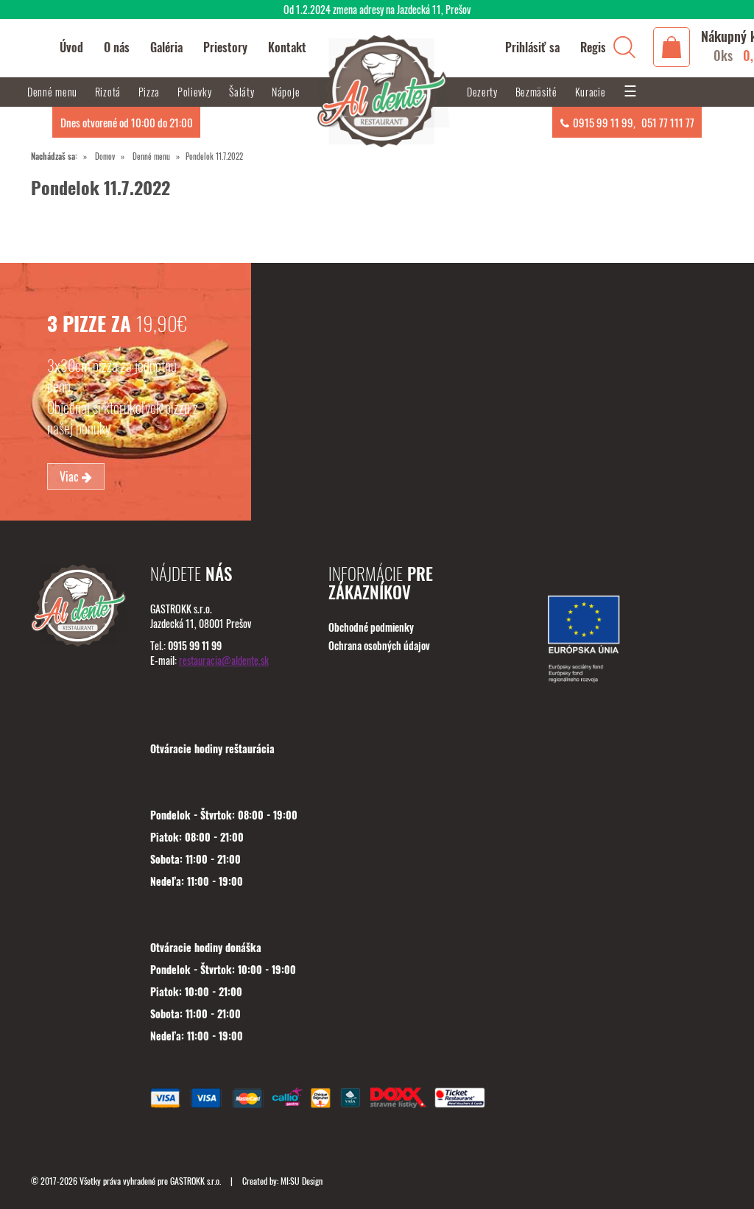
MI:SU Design (302, 1180)
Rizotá (109, 91)
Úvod (71, 47)
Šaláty (243, 91)
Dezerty (484, 91)
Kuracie (592, 91)
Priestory (225, 47)
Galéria (166, 47)
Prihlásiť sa (532, 47)
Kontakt (287, 47)
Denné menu (151, 156)
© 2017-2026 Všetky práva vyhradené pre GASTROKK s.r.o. (127, 1180)
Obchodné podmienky (371, 627)
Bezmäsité (537, 91)
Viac (71, 476)
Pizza (150, 91)
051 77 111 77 (667, 122)
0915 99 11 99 (603, 122)
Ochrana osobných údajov (379, 645)
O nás (117, 47)
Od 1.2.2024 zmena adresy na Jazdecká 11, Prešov (377, 9)
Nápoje (287, 91)
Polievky (195, 91)
